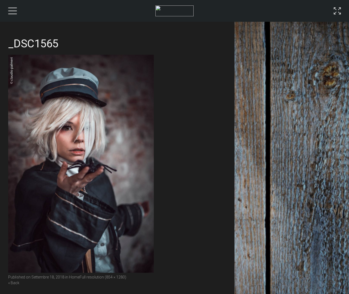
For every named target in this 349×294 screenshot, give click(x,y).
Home (74, 277)
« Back (13, 283)
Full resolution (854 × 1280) (103, 277)
